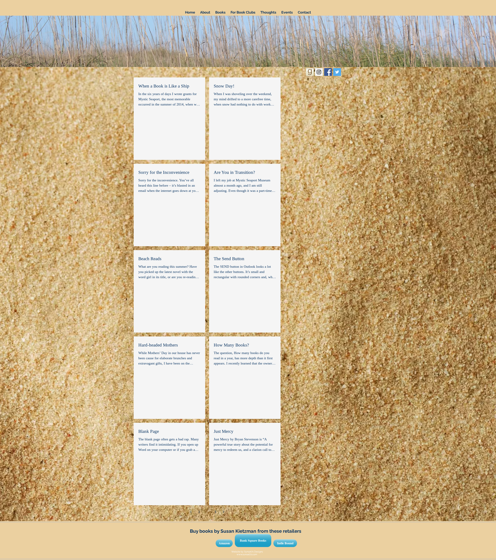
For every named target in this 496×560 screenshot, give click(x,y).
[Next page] (223, 511)
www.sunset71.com (247, 554)
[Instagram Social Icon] (319, 72)
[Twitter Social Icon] (337, 72)
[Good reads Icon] (310, 72)
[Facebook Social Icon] (328, 72)
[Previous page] (190, 511)
